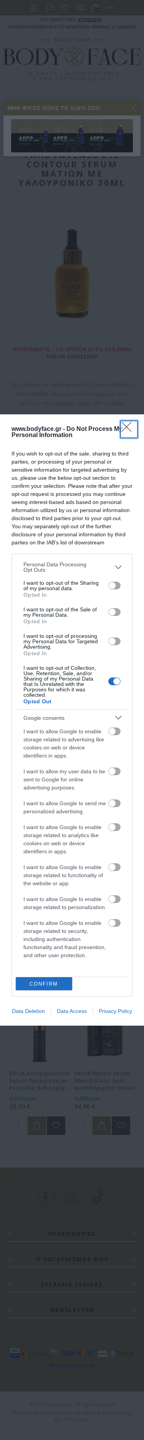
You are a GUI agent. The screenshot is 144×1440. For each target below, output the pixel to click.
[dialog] (72, 720)
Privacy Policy (115, 1011)
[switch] (114, 585)
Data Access (72, 1011)
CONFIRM (44, 984)
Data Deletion (28, 1011)
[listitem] (72, 567)
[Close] (129, 429)
